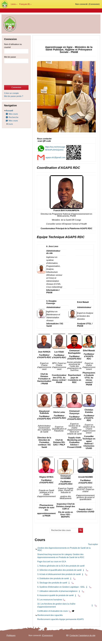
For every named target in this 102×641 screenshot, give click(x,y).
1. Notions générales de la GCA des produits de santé (61, 566)
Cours (10, 124)
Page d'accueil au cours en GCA (51, 562)
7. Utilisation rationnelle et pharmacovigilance (57, 591)
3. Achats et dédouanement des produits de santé (59, 574)
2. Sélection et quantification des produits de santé (59, 570)
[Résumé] (84, 570)
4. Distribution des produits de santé (53, 578)
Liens (13, 4)
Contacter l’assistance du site (82, 635)
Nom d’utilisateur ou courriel (13, 45)
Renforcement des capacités (50, 615)
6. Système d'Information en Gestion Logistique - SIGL (61, 587)
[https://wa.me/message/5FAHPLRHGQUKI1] (41, 148)
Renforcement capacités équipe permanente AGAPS (60, 619)
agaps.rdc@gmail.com (55, 157)
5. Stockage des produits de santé (52, 583)
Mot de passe (10, 57)
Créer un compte (11, 93)
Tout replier (93, 544)
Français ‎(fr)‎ (24, 4)
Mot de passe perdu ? (13, 96)
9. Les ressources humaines (49, 600)
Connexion (94, 4)
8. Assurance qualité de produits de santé (55, 595)
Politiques (11, 635)
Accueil (9, 111)
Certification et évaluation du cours (52, 611)
